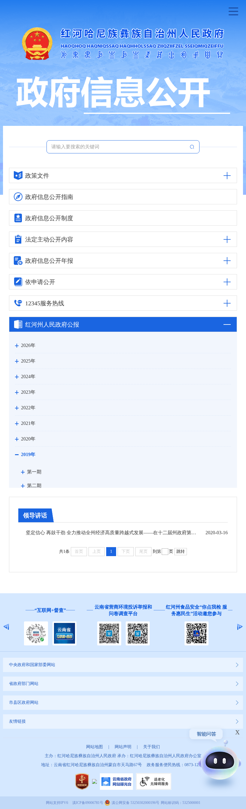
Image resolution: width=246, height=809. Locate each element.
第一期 (34, 471)
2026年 (28, 345)
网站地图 (94, 747)
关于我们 (151, 747)
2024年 (28, 376)
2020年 (28, 438)
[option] (50, 627)
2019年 (28, 454)
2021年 (28, 423)
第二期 (34, 485)
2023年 (28, 392)
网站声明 (123, 747)
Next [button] (240, 627)
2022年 (28, 407)
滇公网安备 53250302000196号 (135, 803)
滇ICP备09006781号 (87, 803)
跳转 (180, 551)
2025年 (28, 360)
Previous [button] (6, 627)
